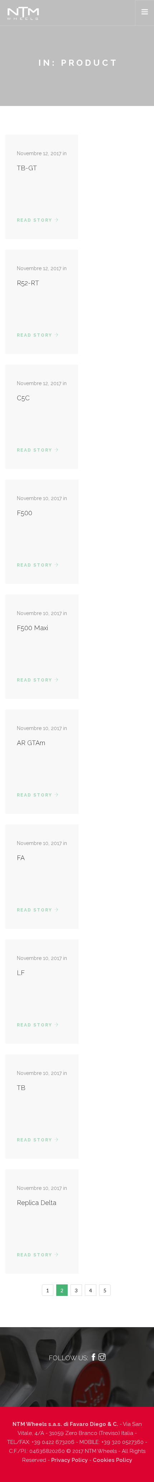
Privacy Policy (69, 1460)
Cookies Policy (112, 1460)
